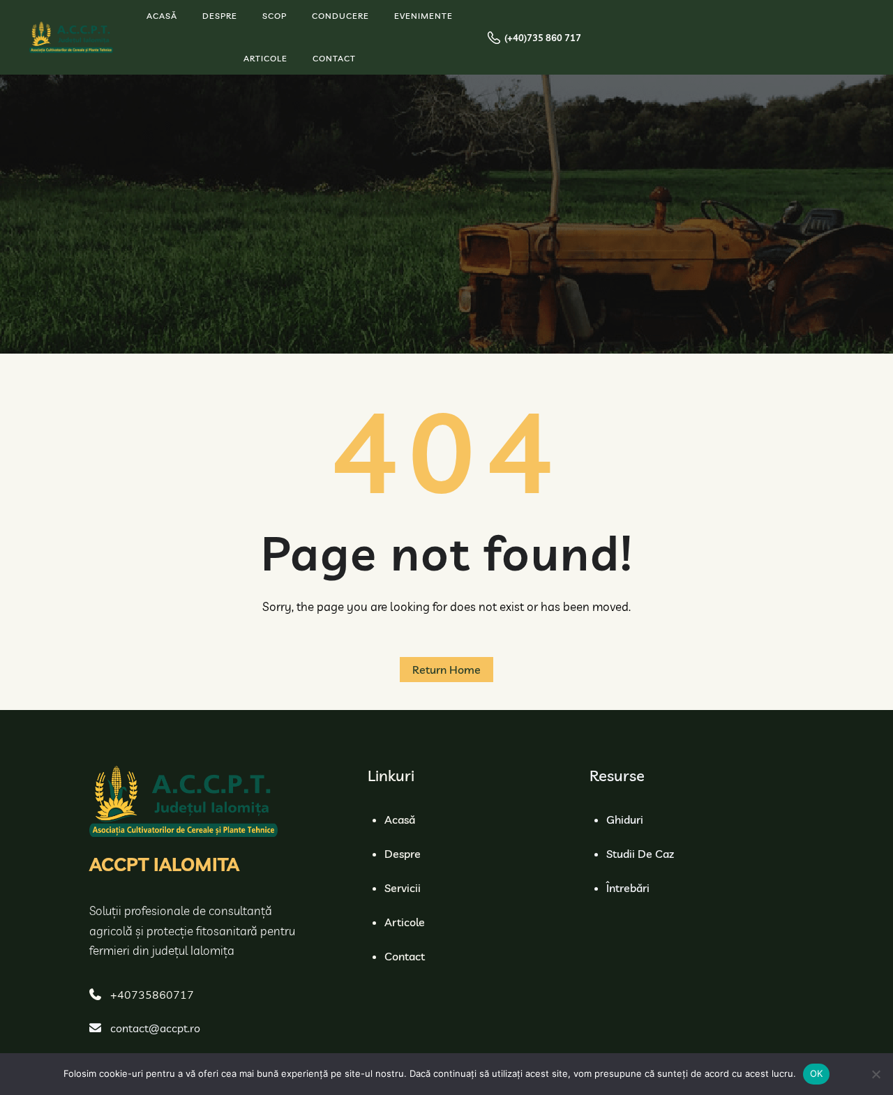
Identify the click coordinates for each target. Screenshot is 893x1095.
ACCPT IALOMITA (164, 864)
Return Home (446, 670)
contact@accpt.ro (155, 1028)
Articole (404, 922)
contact (404, 956)
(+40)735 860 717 (542, 37)
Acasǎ (399, 819)
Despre (402, 854)
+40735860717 (152, 995)
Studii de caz (640, 854)
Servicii (402, 888)
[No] (876, 1074)
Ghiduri (624, 819)
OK (816, 1073)
